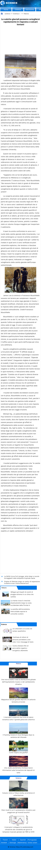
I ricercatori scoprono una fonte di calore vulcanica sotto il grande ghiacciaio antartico (18, 718)
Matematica (21, 843)
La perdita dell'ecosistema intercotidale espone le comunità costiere (20, 611)
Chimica (18, 10)
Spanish (23, 840)
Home (6, 10)
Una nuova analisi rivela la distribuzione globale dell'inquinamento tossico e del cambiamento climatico (18, 682)
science (7, 14)
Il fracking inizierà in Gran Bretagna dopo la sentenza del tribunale (18, 736)
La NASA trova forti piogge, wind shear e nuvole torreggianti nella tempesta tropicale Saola (21, 577)
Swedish (4, 843)
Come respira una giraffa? (18, 752)
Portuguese (32, 840)
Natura (26, 14)
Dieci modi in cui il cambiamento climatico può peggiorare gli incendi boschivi (18, 811)
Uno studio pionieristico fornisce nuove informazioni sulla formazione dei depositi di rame (18, 770)
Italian (14, 840)
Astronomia (30, 10)
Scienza (16, 14)
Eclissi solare (32, 843)
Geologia (13, 843)
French (5, 840)
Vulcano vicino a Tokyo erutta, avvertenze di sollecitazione (18, 794)
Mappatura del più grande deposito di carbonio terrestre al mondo (18, 701)
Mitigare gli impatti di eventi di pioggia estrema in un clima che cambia (21, 594)
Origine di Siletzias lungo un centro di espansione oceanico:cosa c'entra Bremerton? (22, 582)
